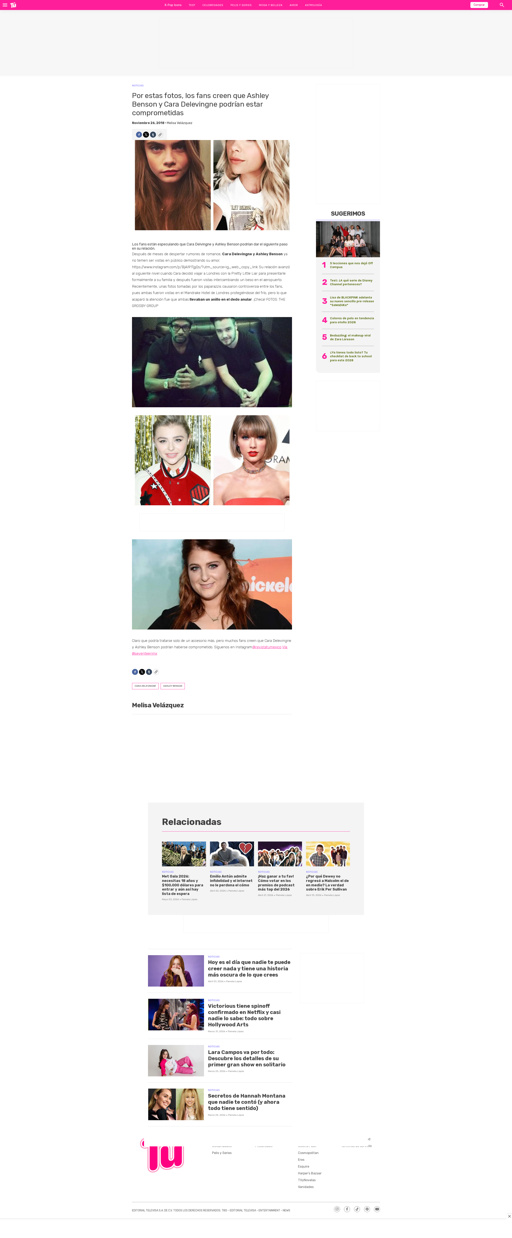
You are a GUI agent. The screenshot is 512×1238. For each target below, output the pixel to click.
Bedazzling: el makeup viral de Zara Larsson (350, 337)
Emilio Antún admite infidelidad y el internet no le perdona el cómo (231, 880)
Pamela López (189, 899)
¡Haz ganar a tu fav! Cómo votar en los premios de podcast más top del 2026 (276, 883)
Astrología (313, 5)
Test (192, 5)
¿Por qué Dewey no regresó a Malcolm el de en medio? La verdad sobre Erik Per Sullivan (327, 883)
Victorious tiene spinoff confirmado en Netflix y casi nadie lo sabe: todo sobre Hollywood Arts (244, 1015)
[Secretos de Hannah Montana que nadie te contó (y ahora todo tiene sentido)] (176, 1104)
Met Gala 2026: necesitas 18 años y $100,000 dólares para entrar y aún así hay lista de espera (182, 885)
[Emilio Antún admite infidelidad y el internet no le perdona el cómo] (232, 854)
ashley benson (172, 686)
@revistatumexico (267, 647)
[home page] (13, 5)
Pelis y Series (241, 5)
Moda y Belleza (270, 5)
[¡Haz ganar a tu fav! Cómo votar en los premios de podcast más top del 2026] (280, 854)
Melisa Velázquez (179, 123)
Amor (294, 5)
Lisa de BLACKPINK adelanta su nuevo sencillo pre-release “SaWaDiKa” (352, 301)
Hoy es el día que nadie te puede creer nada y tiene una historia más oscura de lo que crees (249, 968)
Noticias (138, 85)
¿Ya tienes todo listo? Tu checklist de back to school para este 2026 (351, 356)
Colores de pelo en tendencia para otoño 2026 (352, 320)
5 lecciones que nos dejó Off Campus (351, 265)
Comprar (479, 5)
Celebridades (212, 5)
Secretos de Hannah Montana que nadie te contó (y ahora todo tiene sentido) (246, 1102)
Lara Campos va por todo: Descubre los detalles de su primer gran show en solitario (247, 1058)
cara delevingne (145, 686)
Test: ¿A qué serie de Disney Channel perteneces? (351, 282)
